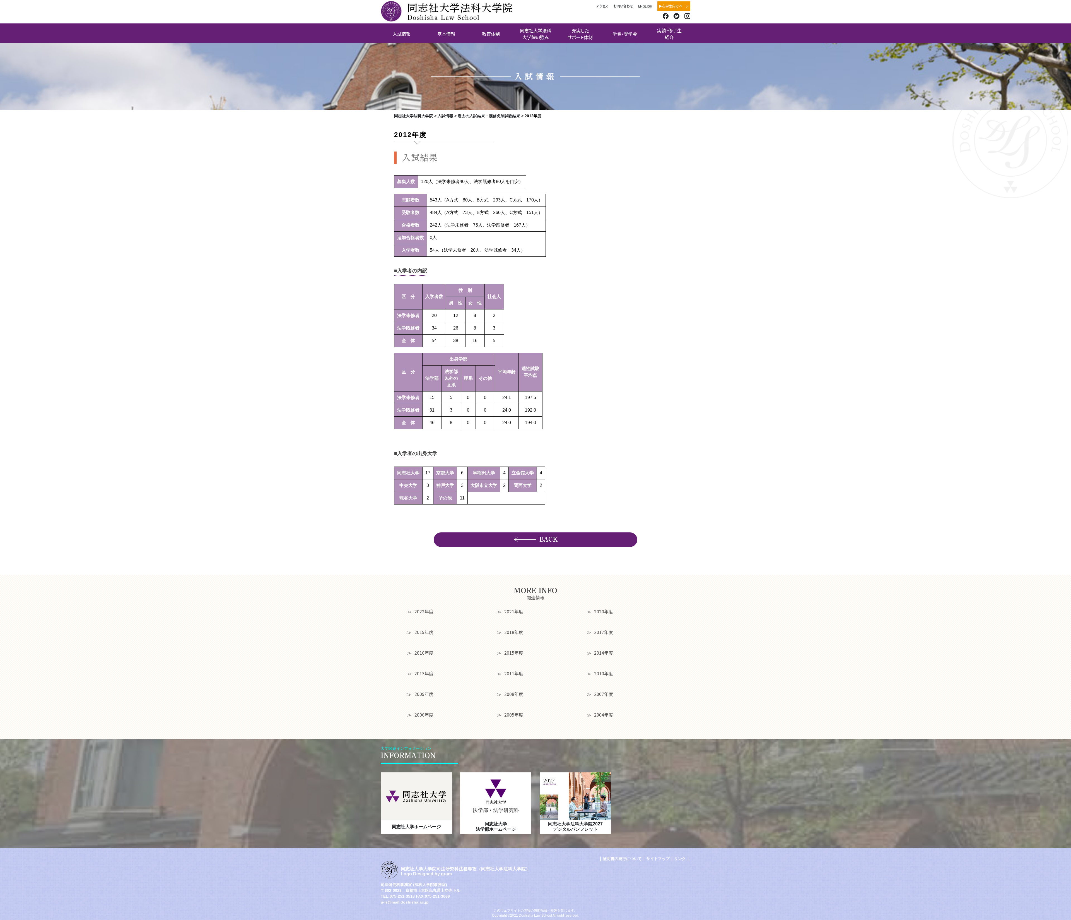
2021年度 (513, 611)
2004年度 (603, 714)
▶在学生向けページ (674, 6)
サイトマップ (658, 858)
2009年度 (423, 694)
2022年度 (423, 611)
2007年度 (603, 694)
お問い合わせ (623, 6)
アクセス (602, 6)
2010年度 (603, 673)
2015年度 (513, 652)
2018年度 (513, 632)
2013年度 (423, 673)
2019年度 (423, 632)
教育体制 (491, 33)
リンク (680, 858)
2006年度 (423, 714)
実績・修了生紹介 (669, 33)
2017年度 (603, 632)
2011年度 (513, 673)
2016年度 (423, 652)
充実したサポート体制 (580, 33)
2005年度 (513, 714)
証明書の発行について (622, 858)
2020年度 (603, 611)
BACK (548, 539)
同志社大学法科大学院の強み (535, 33)
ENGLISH (645, 6)
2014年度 (603, 652)
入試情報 (402, 33)
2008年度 (513, 694)
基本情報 (446, 33)
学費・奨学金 (624, 33)
